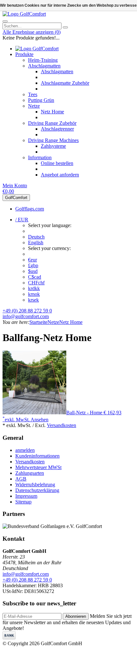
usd (33, 271)
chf (36, 282)
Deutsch (36, 236)
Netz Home (52, 111)
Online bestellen (57, 163)
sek (33, 300)
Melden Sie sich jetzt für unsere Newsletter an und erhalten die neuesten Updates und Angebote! (67, 622)
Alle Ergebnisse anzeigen (32, 32)
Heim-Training (43, 60)
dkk (34, 288)
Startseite (38, 322)
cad (34, 277)
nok (34, 294)
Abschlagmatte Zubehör (65, 83)
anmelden (25, 450)
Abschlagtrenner (57, 129)
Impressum (26, 496)
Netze (34, 106)
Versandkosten (61, 425)
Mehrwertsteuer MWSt (38, 467)
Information (40, 157)
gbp (33, 265)
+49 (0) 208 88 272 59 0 (27, 310)
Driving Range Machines (53, 140)
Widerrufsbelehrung (35, 484)
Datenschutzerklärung (37, 490)
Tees (32, 94)
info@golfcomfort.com (26, 316)
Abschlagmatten (44, 65)
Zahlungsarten (29, 473)
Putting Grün (41, 100)
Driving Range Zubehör (52, 123)
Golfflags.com (29, 208)
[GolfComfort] (24, 14)
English (35, 242)
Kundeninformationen (37, 456)
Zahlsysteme (53, 146)
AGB (20, 478)
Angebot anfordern (60, 174)
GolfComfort (16, 197)
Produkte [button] (24, 54)
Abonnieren (75, 616)
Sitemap (23, 501)
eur (32, 259)
